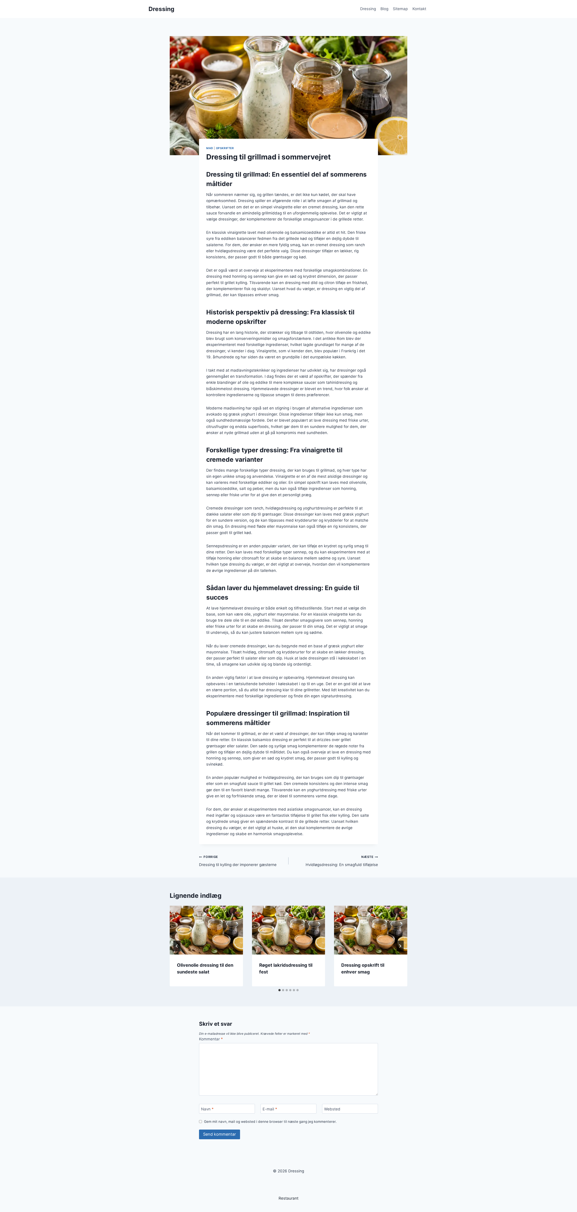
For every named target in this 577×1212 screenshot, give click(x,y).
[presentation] (206, 930)
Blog (384, 9)
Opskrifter (225, 148)
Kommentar (211, 1039)
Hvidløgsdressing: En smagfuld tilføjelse (342, 861)
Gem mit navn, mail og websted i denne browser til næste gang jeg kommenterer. (270, 1121)
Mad (209, 148)
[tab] (279, 990)
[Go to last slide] (177, 946)
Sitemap (400, 9)
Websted (332, 1109)
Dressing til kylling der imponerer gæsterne (238, 861)
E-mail (270, 1109)
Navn (207, 1109)
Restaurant (288, 1198)
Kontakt (419, 9)
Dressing (368, 9)
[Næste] (400, 946)
